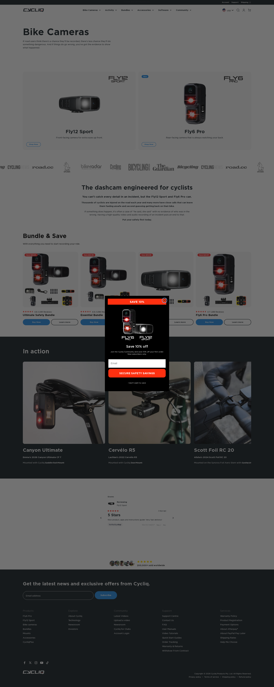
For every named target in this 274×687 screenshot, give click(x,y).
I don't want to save (137, 383)
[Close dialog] (164, 300)
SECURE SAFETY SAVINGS (137, 373)
